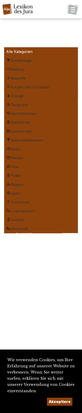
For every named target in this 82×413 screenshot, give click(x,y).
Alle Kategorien (19, 51)
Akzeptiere (60, 401)
